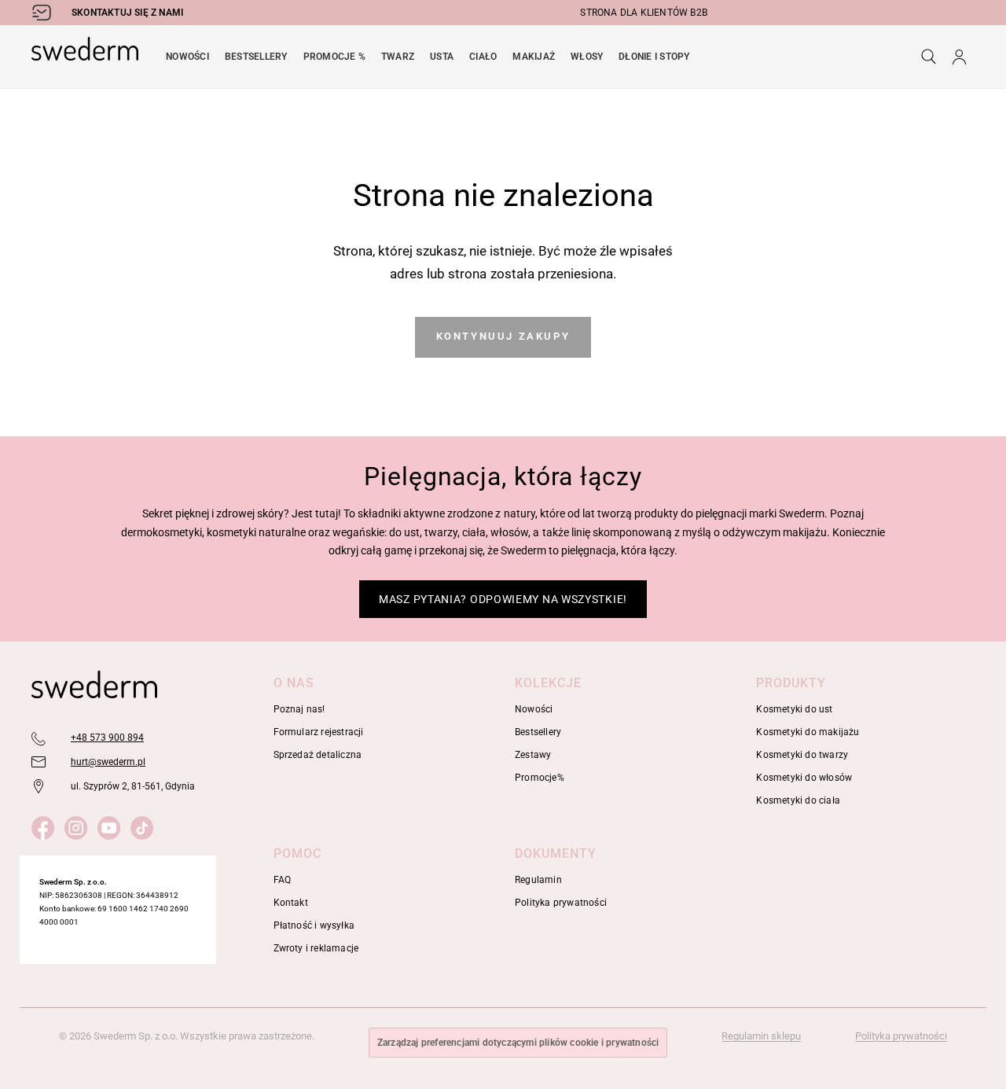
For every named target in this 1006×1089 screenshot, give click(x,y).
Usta (441, 56)
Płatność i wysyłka (314, 925)
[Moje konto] (959, 56)
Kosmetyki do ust (794, 709)
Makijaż (533, 56)
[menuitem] (187, 56)
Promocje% (539, 777)
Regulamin (538, 879)
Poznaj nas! (299, 709)
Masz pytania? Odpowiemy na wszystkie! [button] (503, 599)
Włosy (587, 56)
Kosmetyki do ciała (798, 800)
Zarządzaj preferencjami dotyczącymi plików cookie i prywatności (518, 1042)
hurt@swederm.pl (108, 761)
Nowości (187, 56)
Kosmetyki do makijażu (807, 732)
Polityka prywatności (561, 902)
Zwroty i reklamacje (316, 948)
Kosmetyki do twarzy (802, 754)
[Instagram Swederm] (79, 825)
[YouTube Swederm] (112, 825)
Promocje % (334, 56)
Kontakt (291, 902)
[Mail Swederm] (39, 763)
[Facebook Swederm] (46, 825)
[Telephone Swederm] (39, 738)
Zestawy (533, 754)
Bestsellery (256, 56)
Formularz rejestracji (319, 732)
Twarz (397, 56)
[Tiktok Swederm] (145, 825)
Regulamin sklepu (761, 1036)
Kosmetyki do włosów (804, 777)
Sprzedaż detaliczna (318, 754)
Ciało (483, 56)
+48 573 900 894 (107, 737)
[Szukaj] (928, 56)
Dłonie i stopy (654, 56)
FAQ (283, 879)
